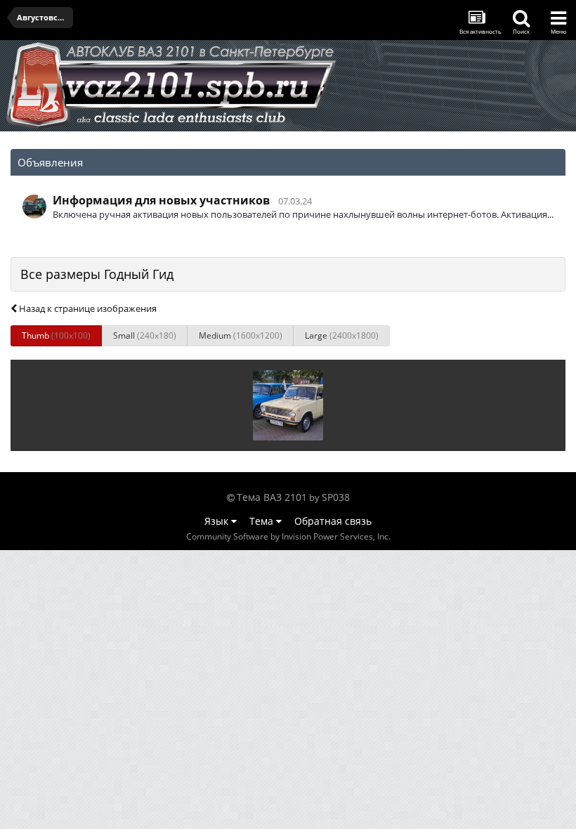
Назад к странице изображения (87, 308)
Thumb (56, 335)
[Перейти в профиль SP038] (34, 206)
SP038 (336, 497)
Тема (262, 521)
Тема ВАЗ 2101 (272, 497)
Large (342, 335)
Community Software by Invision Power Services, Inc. (288, 536)
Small (144, 335)
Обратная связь (333, 521)
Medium (240, 335)
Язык (217, 521)
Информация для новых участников (161, 200)
